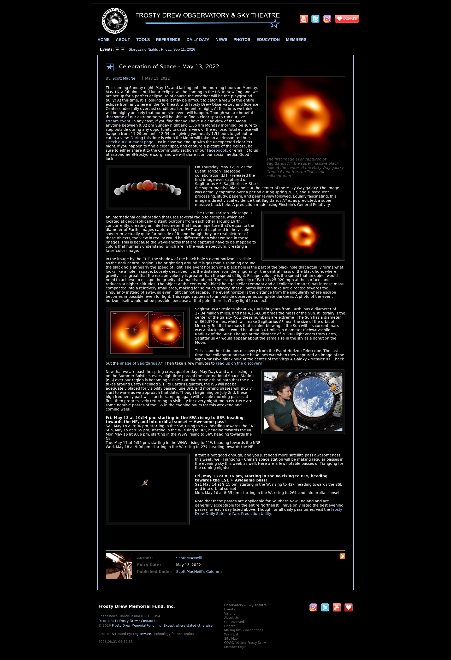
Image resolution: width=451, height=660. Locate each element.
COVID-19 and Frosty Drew (245, 643)
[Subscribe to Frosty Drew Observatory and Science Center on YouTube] (304, 18)
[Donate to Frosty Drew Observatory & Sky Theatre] (349, 607)
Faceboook (217, 150)
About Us (231, 618)
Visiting (230, 613)
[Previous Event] (117, 50)
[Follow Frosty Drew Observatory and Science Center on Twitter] (325, 607)
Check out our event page (129, 142)
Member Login (235, 647)
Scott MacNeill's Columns (199, 571)
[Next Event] (123, 50)
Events (229, 609)
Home (104, 40)
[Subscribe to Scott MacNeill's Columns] (342, 558)
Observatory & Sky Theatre (245, 605)
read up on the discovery (238, 363)
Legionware (142, 634)
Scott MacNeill (125, 78)
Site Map (231, 638)
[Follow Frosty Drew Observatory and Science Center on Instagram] (327, 18)
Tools (143, 40)
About (123, 40)
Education (268, 40)
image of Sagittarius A (140, 363)
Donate (229, 626)
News (221, 40)
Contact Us (149, 621)
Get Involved (234, 622)
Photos (242, 40)
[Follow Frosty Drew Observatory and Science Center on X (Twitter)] (315, 18)
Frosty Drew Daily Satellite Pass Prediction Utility (268, 511)
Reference (168, 40)
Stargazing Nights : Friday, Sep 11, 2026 (162, 49)
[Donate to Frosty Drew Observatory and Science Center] (347, 18)
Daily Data (198, 40)
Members (296, 40)
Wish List (231, 634)
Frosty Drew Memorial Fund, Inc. (162, 625)
